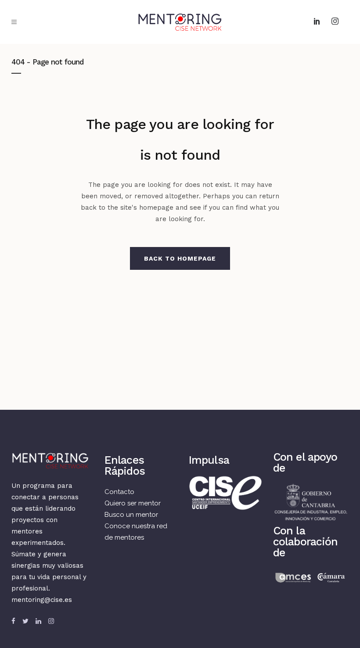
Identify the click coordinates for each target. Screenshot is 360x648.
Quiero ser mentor (132, 503)
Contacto (119, 492)
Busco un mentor (131, 515)
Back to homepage (180, 258)
